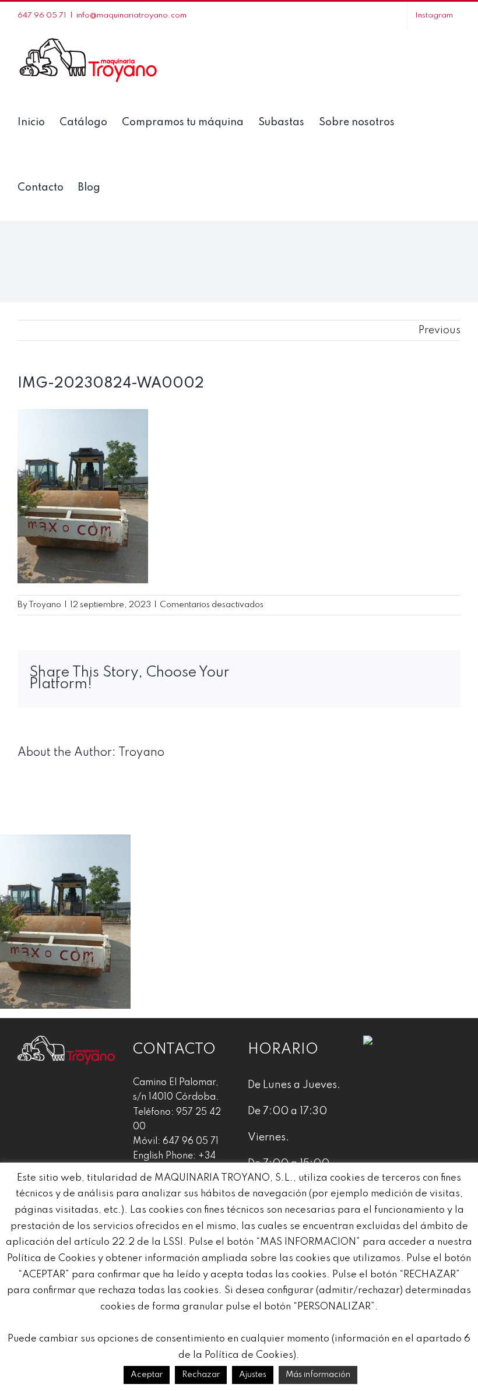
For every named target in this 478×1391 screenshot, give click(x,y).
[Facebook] (25, 1098)
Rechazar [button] (201, 1375)
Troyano (45, 605)
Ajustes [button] (252, 1375)
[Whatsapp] (107, 1098)
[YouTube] (66, 1098)
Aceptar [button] (147, 1375)
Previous (440, 330)
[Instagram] (46, 1098)
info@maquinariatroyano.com (131, 15)
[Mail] (87, 1098)
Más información (318, 1375)
